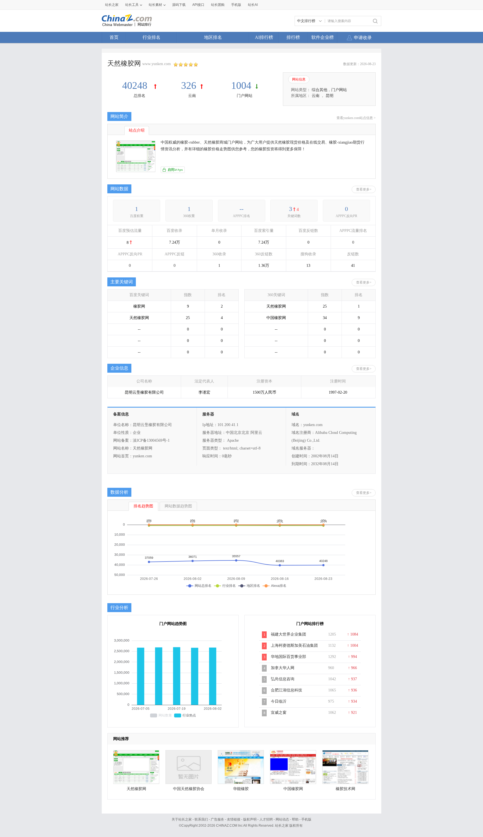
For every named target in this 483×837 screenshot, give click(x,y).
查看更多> (363, 189)
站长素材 (155, 5)
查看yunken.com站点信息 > (356, 118)
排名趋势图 (143, 506)
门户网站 (244, 96)
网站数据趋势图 (178, 506)
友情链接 (233, 819)
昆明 (329, 96)
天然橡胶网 (136, 789)
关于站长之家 (182, 819)
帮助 (295, 819)
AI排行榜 (264, 37)
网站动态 (282, 819)
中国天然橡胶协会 (188, 789)
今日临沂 (279, 701)
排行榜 (293, 37)
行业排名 (151, 37)
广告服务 (217, 819)
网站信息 (299, 79)
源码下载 (179, 5)
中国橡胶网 (293, 789)
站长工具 (132, 5)
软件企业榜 (322, 37)
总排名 (139, 96)
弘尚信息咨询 (282, 679)
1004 (241, 85)
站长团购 (217, 5)
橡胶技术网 (345, 789)
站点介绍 (137, 130)
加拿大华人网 (282, 668)
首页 (114, 37)
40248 (136, 85)
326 (188, 85)
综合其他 (319, 90)
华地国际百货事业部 (288, 657)
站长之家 (112, 5)
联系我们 (201, 819)
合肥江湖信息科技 (286, 690)
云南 (192, 96)
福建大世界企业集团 (288, 634)
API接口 (198, 5)
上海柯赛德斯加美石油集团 (294, 645)
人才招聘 (266, 819)
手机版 (306, 819)
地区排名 (213, 37)
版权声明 (250, 819)
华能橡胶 (241, 789)
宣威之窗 (279, 712)
